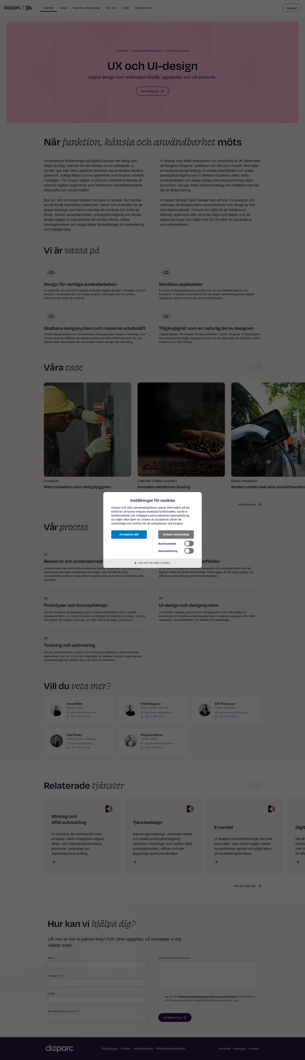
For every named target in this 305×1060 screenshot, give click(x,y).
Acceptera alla (129, 534)
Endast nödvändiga (176, 534)
